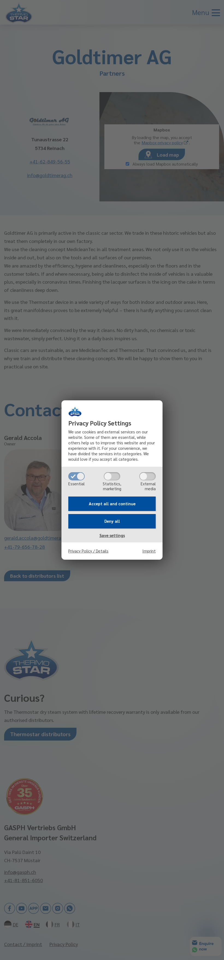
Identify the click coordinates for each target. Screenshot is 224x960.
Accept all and (112, 503)
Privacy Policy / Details (88, 550)
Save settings (112, 535)
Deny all (112, 521)
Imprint (149, 550)
